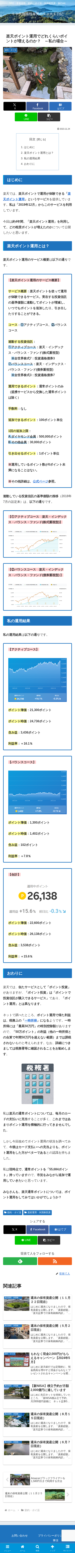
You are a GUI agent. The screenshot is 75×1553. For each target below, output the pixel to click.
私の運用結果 (32, 158)
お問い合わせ (20, 1535)
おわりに (29, 163)
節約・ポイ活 (14, 1212)
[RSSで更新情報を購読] (55, 1261)
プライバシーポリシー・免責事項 (55, 1538)
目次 (32, 139)
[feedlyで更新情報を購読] (20, 1261)
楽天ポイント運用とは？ (39, 152)
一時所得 (31, 1020)
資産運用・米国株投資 (39, 1212)
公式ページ (40, 481)
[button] (49, 117)
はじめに (29, 147)
